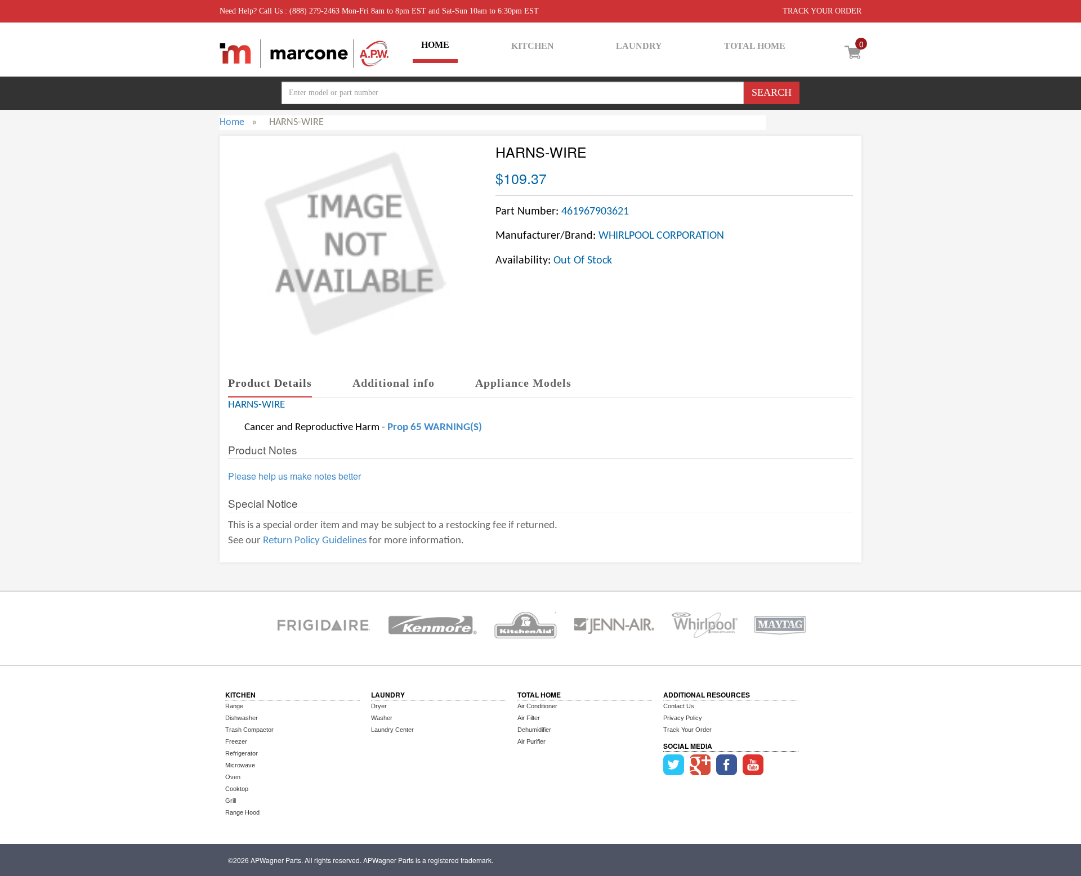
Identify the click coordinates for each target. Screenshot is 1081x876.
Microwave (240, 765)
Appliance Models (523, 383)
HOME (435, 45)
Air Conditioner (537, 706)
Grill (230, 800)
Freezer (236, 741)
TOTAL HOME (754, 46)
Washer (381, 717)
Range (234, 706)
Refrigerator (241, 753)
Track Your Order (687, 729)
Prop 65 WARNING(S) (434, 427)
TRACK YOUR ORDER (822, 11)
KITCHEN (532, 46)
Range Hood (242, 812)
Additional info (393, 383)
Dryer (379, 706)
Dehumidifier (534, 729)
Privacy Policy (682, 717)
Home (232, 122)
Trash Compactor (249, 729)
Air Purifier (531, 741)
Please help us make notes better (294, 476)
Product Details (270, 383)
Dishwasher (241, 717)
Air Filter (528, 717)
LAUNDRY (639, 46)
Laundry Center (392, 729)
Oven (232, 777)
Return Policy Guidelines (315, 540)
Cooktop (236, 788)
